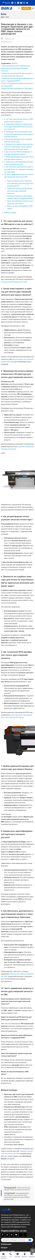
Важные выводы (10, 212)
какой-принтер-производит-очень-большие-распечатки (17, 1188)
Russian (7, 3)
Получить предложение (26, 8)
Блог (7, 17)
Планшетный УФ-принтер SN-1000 (14, 282)
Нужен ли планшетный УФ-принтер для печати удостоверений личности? (19, 191)
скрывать (14, 63)
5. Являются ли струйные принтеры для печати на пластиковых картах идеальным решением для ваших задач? (18, 146)
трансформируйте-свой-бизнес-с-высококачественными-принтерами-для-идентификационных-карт (17, 1196)
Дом (2, 17)
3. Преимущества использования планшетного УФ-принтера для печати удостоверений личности (19, 134)
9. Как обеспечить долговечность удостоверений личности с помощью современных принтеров (19, 169)
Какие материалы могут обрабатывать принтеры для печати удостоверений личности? (20, 183)
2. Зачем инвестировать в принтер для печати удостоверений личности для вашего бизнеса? (18, 126)
